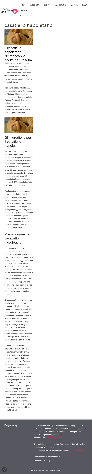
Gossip (23, 11)
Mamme (74, 5)
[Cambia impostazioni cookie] (4, 469)
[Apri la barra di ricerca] (21, 16)
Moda (22, 5)
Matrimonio (60, 5)
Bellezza (34, 5)
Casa (84, 5)
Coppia (47, 5)
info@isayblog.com (55, 438)
